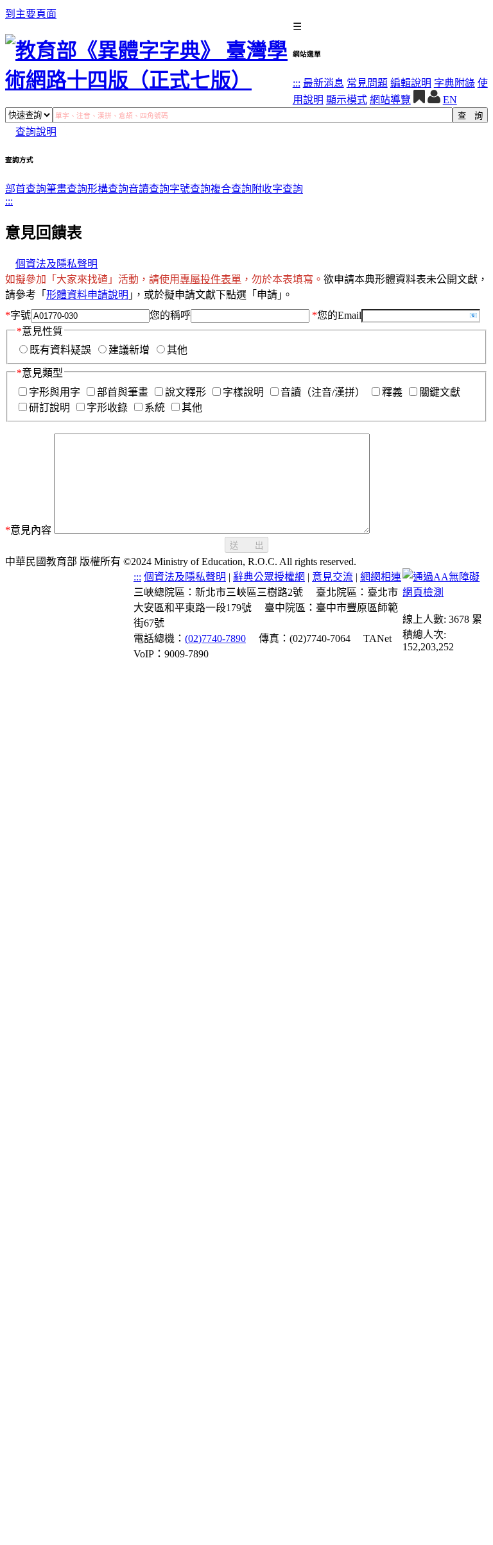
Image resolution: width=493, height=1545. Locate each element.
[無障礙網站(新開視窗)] (445, 592)
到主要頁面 (30, 13)
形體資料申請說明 (87, 294)
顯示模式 (346, 99)
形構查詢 (107, 188)
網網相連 (380, 576)
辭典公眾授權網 (269, 576)
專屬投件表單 (210, 279)
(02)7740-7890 (215, 638)
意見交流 (332, 576)
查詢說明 (35, 131)
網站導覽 (390, 99)
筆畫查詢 (66, 188)
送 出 (246, 545)
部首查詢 (25, 188)
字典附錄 (454, 83)
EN (450, 99)
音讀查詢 (148, 188)
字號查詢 (190, 188)
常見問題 (367, 83)
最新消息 (323, 83)
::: (296, 83)
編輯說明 (410, 83)
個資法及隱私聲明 (56, 263)
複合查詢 (231, 188)
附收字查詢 (277, 188)
